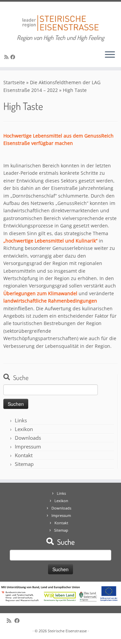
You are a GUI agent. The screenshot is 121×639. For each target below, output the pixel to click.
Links (21, 420)
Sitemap (24, 464)
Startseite (14, 82)
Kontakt (24, 455)
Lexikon (24, 429)
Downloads (28, 437)
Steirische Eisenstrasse (67, 630)
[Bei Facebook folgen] (13, 57)
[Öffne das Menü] (110, 55)
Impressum (28, 446)
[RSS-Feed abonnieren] (7, 57)
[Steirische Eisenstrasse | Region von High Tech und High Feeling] (60, 18)
